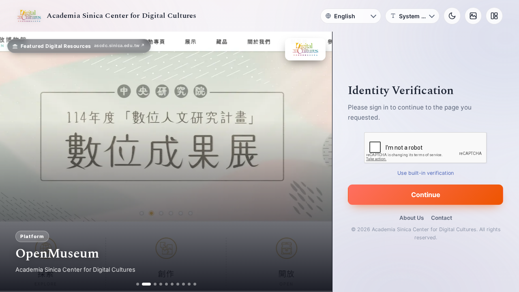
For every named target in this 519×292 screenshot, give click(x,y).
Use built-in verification (426, 173)
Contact (441, 218)
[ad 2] (143, 284)
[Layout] (494, 15)
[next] (317, 162)
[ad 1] (137, 284)
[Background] (473, 15)
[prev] (15, 162)
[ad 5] (166, 284)
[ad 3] (152, 284)
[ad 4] (160, 284)
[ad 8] (183, 284)
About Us (411, 218)
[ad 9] (189, 284)
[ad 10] (194, 284)
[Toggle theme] (452, 15)
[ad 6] (172, 284)
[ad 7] (177, 284)
